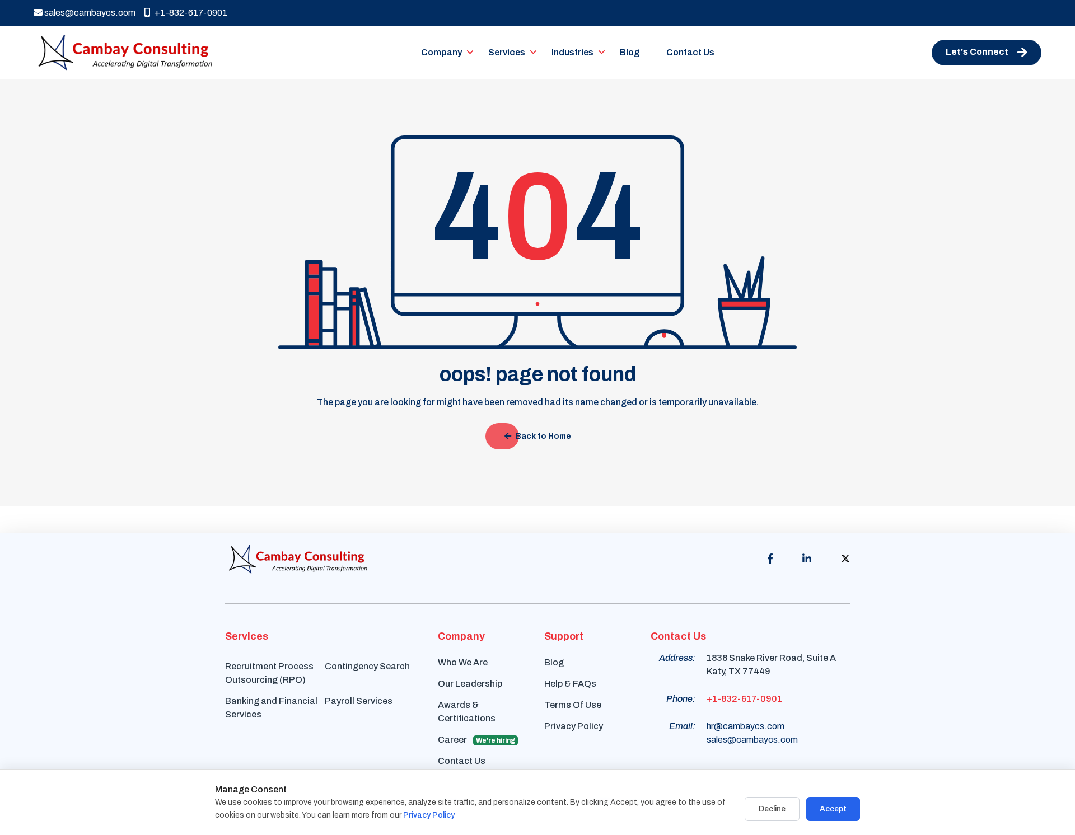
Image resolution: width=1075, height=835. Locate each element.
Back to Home (543, 436)
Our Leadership (470, 683)
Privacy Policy (573, 726)
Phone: (680, 698)
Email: (682, 726)
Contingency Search (367, 666)
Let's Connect (977, 52)
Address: (677, 658)
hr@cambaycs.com (745, 726)
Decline (772, 809)
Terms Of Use (572, 705)
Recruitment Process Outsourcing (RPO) (269, 673)
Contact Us (690, 52)
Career (476, 739)
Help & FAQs (570, 683)
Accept (833, 809)
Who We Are (463, 662)
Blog (630, 52)
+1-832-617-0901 (191, 12)
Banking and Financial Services (271, 707)
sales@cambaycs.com (89, 12)
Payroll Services (358, 701)
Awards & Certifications (467, 711)
